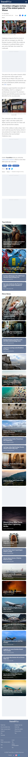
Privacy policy (18, 731)
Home (3, 171)
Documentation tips (5, 727)
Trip (12, 742)
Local (13, 740)
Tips (2, 744)
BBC (5, 84)
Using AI (3, 731)
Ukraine (4, 165)
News (3, 17)
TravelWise (6, 13)
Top (15, 733)
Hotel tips (17, 727)
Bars (10, 165)
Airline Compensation (15, 744)
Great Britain (15, 165)
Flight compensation (5, 729)
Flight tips (3, 725)
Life (1, 733)
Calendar (3, 735)
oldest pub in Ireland (8, 159)
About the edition (19, 729)
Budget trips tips (18, 725)
